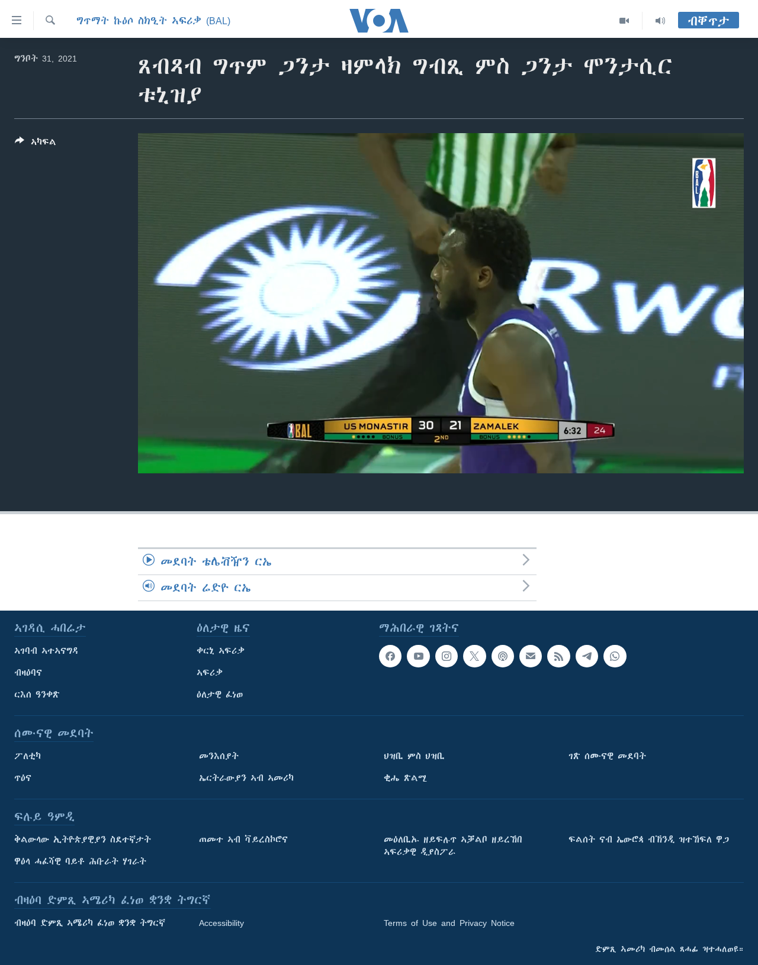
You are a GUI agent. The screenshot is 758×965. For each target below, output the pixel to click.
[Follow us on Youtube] (418, 656)
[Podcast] (503, 656)
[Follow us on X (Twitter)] (474, 656)
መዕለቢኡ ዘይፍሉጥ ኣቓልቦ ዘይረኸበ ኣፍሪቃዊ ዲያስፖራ (453, 845)
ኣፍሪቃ (210, 672)
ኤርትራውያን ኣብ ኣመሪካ (246, 778)
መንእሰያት (219, 756)
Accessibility (221, 923)
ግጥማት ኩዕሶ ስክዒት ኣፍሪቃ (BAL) (153, 21)
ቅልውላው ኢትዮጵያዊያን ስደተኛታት (82, 839)
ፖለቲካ (27, 756)
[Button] (35, 144)
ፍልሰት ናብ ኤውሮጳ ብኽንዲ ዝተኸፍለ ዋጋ (648, 839)
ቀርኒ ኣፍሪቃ (221, 651)
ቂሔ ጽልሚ (405, 778)
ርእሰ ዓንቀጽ (37, 694)
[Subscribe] (530, 656)
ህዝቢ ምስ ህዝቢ (414, 756)
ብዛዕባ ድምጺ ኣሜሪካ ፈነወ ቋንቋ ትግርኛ (89, 923)
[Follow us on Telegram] (587, 656)
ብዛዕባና (28, 672)
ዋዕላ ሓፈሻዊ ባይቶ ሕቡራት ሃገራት (80, 861)
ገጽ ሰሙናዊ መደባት (607, 756)
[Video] (624, 21)
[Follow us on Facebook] (390, 656)
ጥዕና (22, 778)
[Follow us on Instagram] (446, 656)
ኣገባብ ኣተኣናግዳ (46, 651)
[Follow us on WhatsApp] (614, 656)
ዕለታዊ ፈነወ (220, 694)
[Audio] (660, 21)
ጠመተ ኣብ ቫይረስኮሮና (243, 839)
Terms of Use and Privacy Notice (449, 923)
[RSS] (558, 656)
